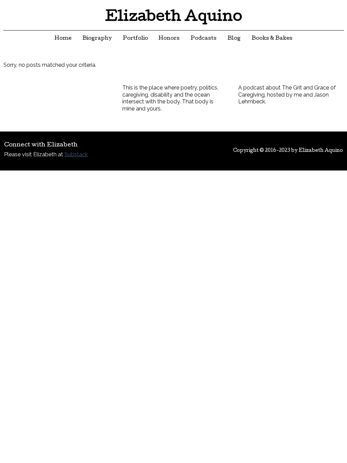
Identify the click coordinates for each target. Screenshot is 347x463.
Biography (97, 38)
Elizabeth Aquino (173, 17)
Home (63, 38)
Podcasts (203, 38)
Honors (169, 38)
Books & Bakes (271, 38)
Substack (76, 154)
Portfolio (135, 38)
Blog (234, 38)
